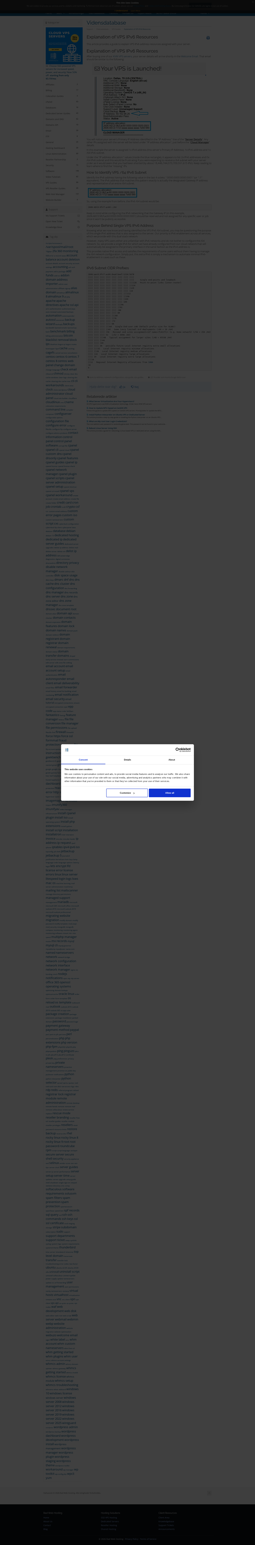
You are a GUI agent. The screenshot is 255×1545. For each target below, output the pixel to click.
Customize (125, 793)
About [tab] (172, 759)
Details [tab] (127, 759)
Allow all (169, 793)
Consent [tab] (83, 759)
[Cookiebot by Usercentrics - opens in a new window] (178, 750)
